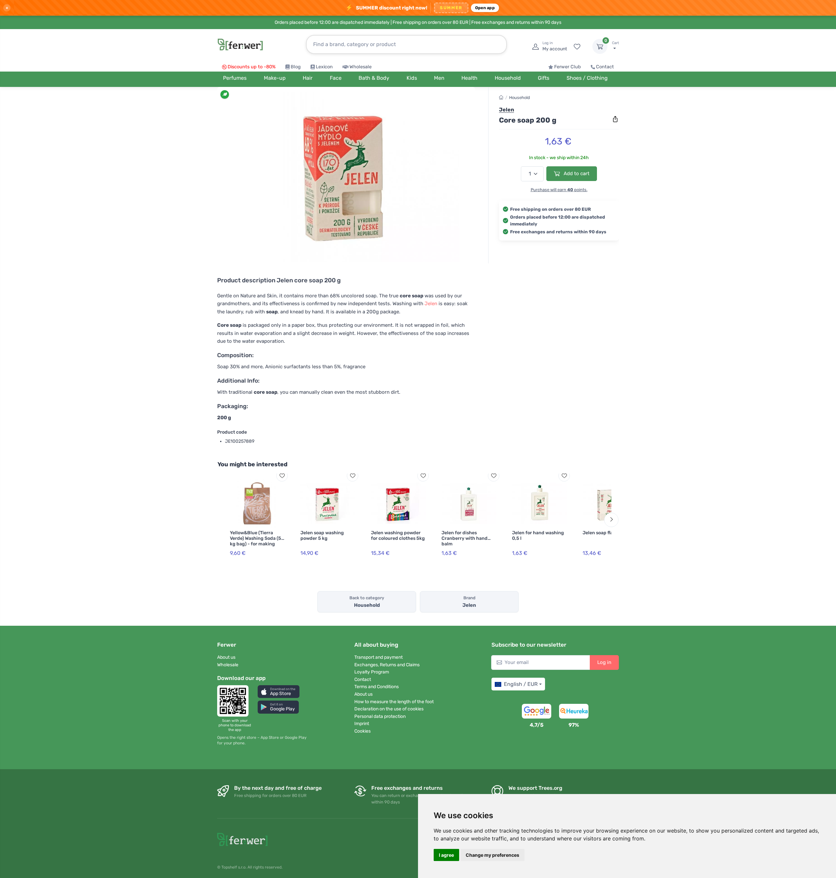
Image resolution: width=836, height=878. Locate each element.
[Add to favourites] (282, 475)
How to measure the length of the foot (394, 701)
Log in (604, 662)
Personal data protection (380, 716)
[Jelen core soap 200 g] (346, 177)
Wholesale (360, 67)
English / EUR (521, 684)
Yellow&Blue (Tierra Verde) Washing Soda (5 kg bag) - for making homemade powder (255, 541)
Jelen (431, 303)
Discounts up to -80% (252, 67)
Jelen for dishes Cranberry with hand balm (465, 538)
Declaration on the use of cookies (389, 709)
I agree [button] (446, 855)
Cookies (362, 731)
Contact (605, 67)
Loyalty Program (371, 672)
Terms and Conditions (376, 686)
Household (519, 97)
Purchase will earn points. (559, 189)
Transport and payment (378, 657)
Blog (296, 67)
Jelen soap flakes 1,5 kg (608, 533)
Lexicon (324, 67)
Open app (485, 7)
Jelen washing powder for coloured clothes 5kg (398, 535)
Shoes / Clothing (587, 78)
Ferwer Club (567, 67)
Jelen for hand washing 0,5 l (538, 535)
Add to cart (575, 173)
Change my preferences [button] (492, 855)
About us (226, 657)
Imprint (361, 723)
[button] (278, 691)
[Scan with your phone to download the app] (234, 701)
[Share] (615, 119)
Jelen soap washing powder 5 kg (322, 535)
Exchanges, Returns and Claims (387, 665)
